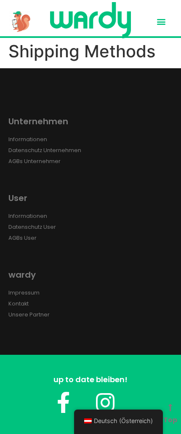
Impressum (24, 292)
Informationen (27, 139)
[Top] (170, 408)
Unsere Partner (29, 314)
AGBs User (22, 237)
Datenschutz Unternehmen (44, 150)
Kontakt (18, 303)
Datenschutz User (32, 226)
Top (170, 420)
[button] (161, 22)
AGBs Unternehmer (34, 161)
